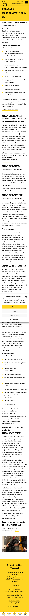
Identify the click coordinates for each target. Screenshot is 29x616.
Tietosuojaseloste (14, 601)
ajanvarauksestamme (8, 162)
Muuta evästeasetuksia (14, 606)
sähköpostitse (13, 104)
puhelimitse (23, 104)
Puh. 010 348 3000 (16, 3)
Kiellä (14, 311)
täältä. (17, 531)
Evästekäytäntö (14, 319)
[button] (26, 296)
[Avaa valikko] (26, 2)
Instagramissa (19, 597)
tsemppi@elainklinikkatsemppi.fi (14, 591)
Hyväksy (14, 306)
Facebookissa (18, 595)
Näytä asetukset (14, 315)
